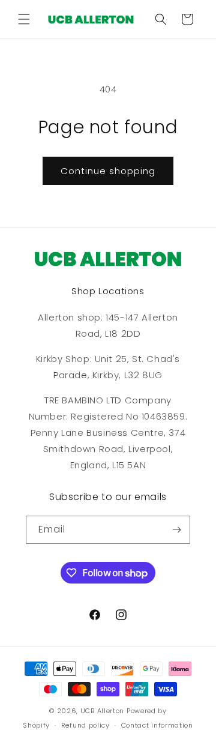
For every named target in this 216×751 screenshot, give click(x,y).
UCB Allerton (102, 711)
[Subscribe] (176, 530)
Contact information (157, 725)
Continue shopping (108, 170)
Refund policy (85, 725)
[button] (24, 19)
